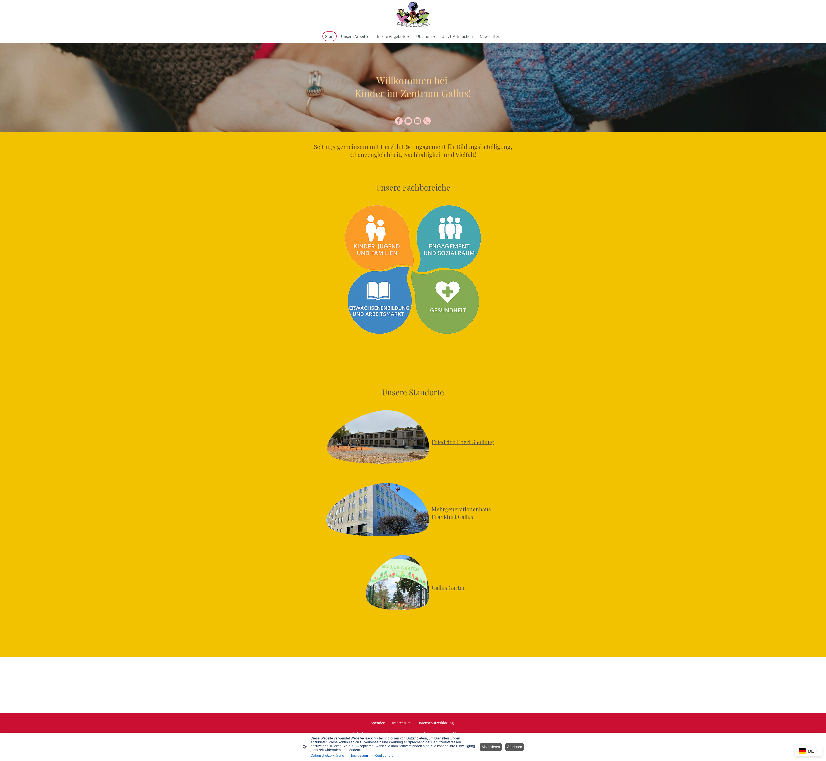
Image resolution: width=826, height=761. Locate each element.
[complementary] (808, 751)
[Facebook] (399, 121)
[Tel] (427, 121)
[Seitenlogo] (412, 15)
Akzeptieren (491, 747)
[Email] (418, 121)
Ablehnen (514, 747)
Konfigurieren (385, 755)
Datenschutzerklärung (327, 755)
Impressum (359, 755)
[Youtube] (408, 121)
